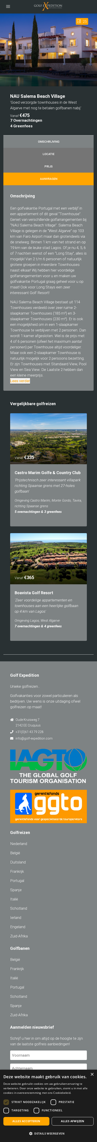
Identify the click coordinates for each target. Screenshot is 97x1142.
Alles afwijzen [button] (72, 1121)
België (15, 853)
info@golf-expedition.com (34, 738)
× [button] (92, 1074)
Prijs (48, 166)
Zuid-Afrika (19, 936)
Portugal (17, 880)
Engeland (17, 927)
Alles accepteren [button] (26, 1121)
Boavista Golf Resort (34, 592)
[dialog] (48, 1106)
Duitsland (18, 862)
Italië (14, 899)
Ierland (15, 917)
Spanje (16, 890)
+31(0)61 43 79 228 (29, 732)
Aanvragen (48, 178)
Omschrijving (48, 141)
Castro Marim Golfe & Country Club (48, 472)
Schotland (18, 908)
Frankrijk (17, 871)
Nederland (18, 843)
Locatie (48, 154)
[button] (48, 1133)
